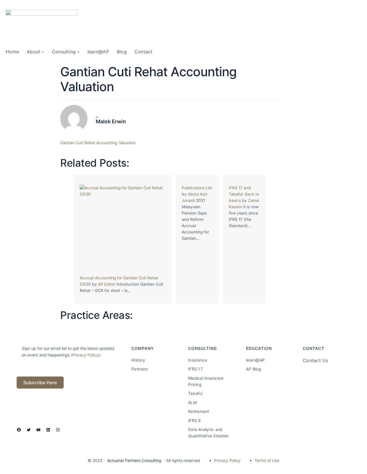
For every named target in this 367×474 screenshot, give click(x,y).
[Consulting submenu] (78, 51)
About (33, 51)
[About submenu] (42, 51)
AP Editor (106, 284)
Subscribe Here (40, 382)
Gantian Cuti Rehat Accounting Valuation (98, 142)
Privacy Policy (227, 460)
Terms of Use (267, 460)
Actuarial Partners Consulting (134, 460)
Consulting (64, 51)
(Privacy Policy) (85, 354)
